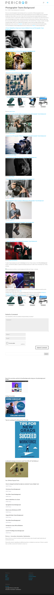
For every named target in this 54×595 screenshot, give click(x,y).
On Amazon (11, 106)
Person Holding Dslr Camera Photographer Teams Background (20, 222)
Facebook (31, 578)
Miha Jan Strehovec (13, 260)
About (6, 574)
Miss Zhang (11, 176)
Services (7, 579)
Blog (6, 576)
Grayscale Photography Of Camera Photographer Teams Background (21, 157)
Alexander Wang (12, 154)
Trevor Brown (12, 238)
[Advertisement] (27, 366)
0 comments (22, 10)
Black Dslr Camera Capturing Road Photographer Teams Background (22, 241)
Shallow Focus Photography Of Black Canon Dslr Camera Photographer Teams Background (26, 135)
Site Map (7, 586)
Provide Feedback (32, 576)
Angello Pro (11, 219)
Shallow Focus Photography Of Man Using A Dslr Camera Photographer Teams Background (26, 113)
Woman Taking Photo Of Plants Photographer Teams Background (20, 51)
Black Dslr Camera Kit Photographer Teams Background (18, 72)
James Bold (11, 198)
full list (34, 25)
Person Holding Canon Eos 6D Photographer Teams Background (20, 179)
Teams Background (15, 10)
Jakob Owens (12, 111)
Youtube (30, 579)
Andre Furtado (12, 70)
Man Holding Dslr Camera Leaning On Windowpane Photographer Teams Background (25, 200)
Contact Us (31, 574)
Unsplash (20, 23)
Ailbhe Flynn (11, 48)
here (20, 290)
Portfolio (7, 578)
